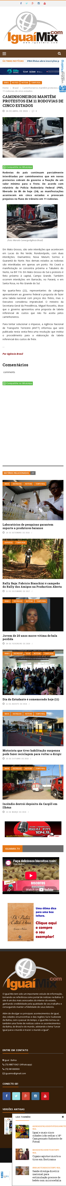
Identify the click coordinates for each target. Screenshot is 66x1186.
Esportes (9, 543)
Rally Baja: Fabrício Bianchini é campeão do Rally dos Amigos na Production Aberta (32, 585)
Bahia (7, 484)
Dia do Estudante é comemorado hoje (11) (31, 699)
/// (33, 473)
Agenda (35, 1126)
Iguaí (28, 654)
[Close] (63, 1117)
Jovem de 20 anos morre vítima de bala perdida (30, 637)
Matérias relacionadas (16, 473)
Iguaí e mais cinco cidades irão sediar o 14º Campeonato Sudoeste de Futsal (47, 1137)
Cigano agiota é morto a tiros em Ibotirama (46, 1158)
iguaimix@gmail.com (15, 1073)
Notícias (24, 83)
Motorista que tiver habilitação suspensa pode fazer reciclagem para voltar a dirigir (32, 752)
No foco (15, 83)
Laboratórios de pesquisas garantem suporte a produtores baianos (28, 526)
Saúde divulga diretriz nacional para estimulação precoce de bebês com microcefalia (46, 1176)
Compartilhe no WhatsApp (19, 167)
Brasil (6, 83)
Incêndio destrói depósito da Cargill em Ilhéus (30, 805)
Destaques (17, 484)
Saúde (48, 1168)
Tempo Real (36, 83)
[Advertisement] (33, 426)
